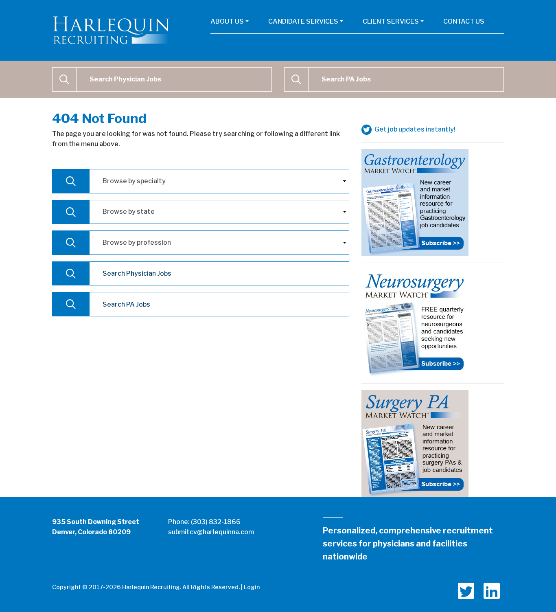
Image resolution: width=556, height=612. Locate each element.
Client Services (391, 21)
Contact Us (463, 21)
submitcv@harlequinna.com (211, 532)
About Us (227, 21)
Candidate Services (303, 21)
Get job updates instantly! (414, 129)
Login (252, 586)
